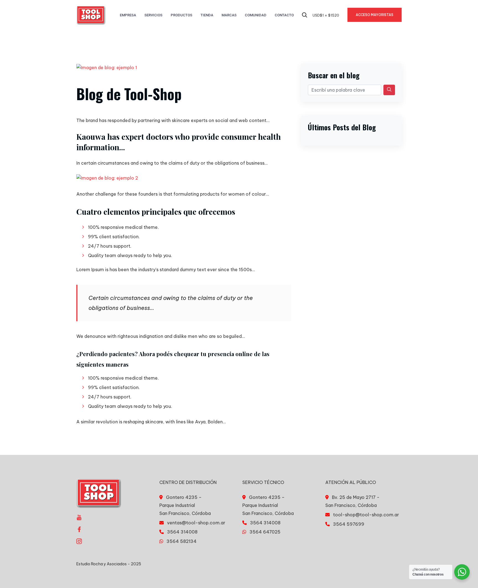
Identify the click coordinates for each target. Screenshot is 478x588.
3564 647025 (265, 532)
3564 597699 (348, 524)
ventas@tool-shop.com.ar (196, 522)
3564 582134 (182, 541)
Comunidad (255, 15)
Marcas (229, 15)
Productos (181, 15)
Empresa (128, 15)
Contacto (284, 15)
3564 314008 (182, 532)
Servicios (153, 15)
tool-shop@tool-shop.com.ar (366, 514)
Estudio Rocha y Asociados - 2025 (108, 563)
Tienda (207, 15)
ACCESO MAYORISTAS (374, 15)
